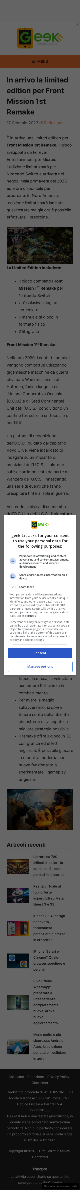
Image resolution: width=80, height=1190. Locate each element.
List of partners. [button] (26, 616)
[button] (40, 587)
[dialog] (40, 595)
